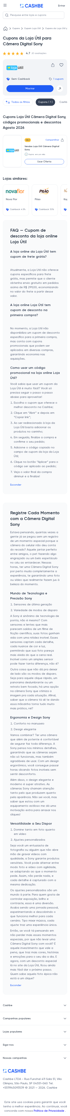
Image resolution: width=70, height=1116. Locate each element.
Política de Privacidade (49, 1111)
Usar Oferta (44, 161)
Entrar (61, 6)
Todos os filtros (20, 102)
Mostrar (29, 88)
